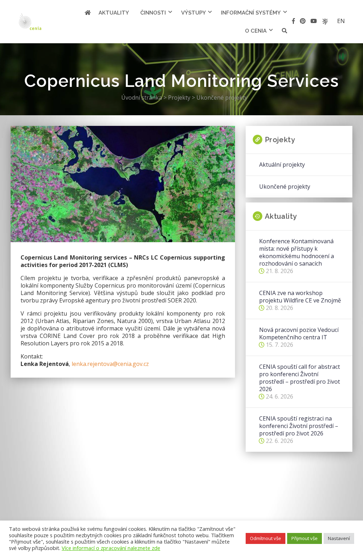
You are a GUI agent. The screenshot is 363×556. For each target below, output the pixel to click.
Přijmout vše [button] (304, 538)
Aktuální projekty (282, 164)
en (341, 21)
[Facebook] (293, 22)
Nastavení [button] (339, 538)
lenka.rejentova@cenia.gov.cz (110, 364)
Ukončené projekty (284, 186)
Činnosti (153, 13)
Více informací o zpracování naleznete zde (111, 548)
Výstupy (193, 13)
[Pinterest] (302, 22)
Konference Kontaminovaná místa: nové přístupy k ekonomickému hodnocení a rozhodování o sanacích (296, 252)
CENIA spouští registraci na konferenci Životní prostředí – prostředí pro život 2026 (298, 426)
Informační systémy (251, 13)
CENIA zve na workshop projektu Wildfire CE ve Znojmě (300, 296)
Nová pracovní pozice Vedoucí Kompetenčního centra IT (299, 333)
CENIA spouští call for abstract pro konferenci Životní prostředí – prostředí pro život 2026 (299, 378)
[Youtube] (314, 22)
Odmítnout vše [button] (265, 538)
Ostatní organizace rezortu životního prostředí (325, 21)
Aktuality (114, 13)
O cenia (256, 31)
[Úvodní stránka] (87, 13)
